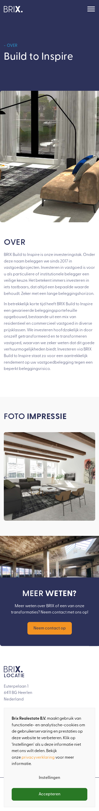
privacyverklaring (38, 758)
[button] (6, 477)
